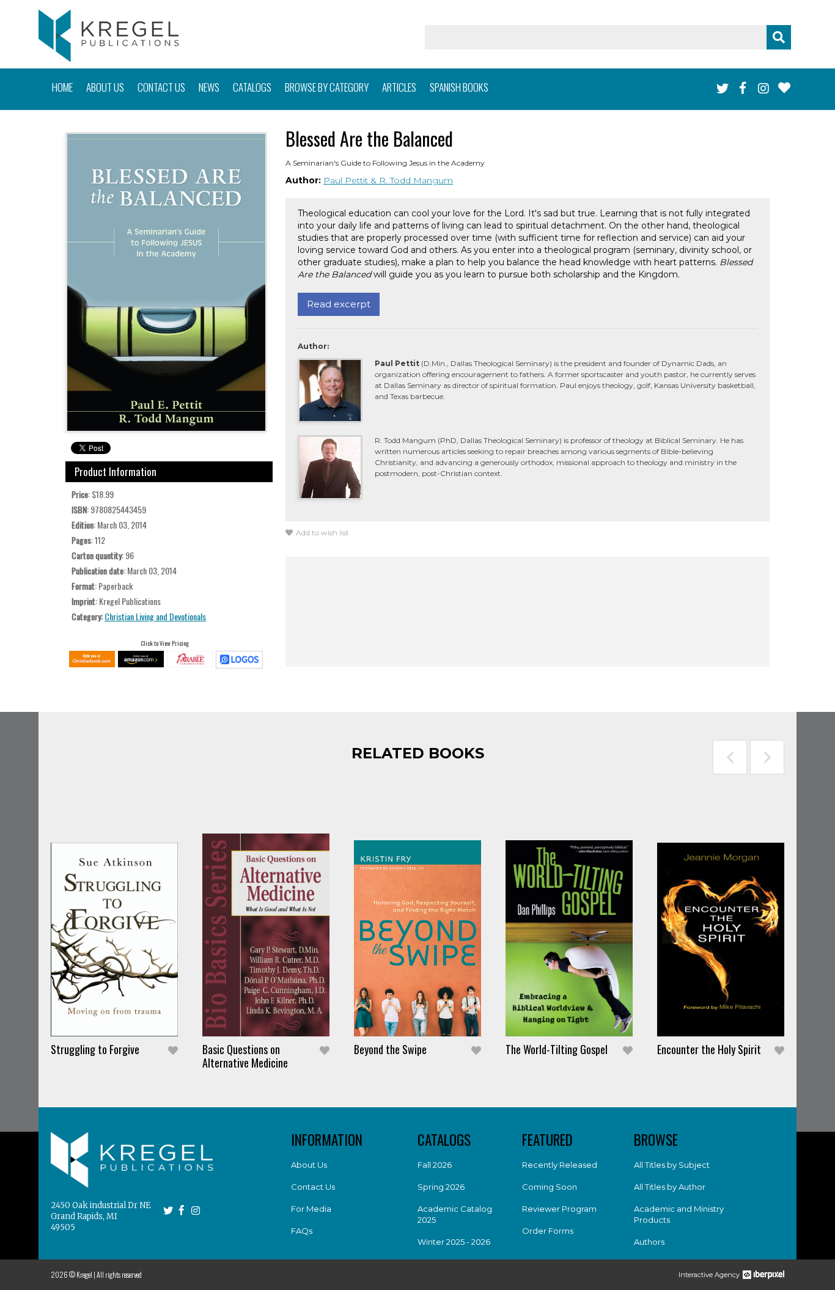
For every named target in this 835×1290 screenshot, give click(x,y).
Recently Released (559, 1165)
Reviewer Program (559, 1209)
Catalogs (252, 87)
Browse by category (327, 87)
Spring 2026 (441, 1187)
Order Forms (547, 1231)
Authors (649, 1242)
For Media (311, 1209)
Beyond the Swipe (390, 1049)
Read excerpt (338, 304)
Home (62, 87)
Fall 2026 (435, 1165)
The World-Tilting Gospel (557, 1049)
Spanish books (459, 87)
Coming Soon (549, 1187)
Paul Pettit (346, 180)
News (209, 87)
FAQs (301, 1231)
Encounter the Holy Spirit (709, 1049)
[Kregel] (109, 35)
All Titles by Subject (672, 1165)
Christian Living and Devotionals (155, 616)
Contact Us (313, 1187)
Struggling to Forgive (95, 1049)
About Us (309, 1165)
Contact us (161, 87)
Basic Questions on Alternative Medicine (245, 1056)
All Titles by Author (669, 1187)
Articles (399, 87)
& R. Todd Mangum (411, 180)
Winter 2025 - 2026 (454, 1242)
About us (105, 87)
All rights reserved (119, 1274)
